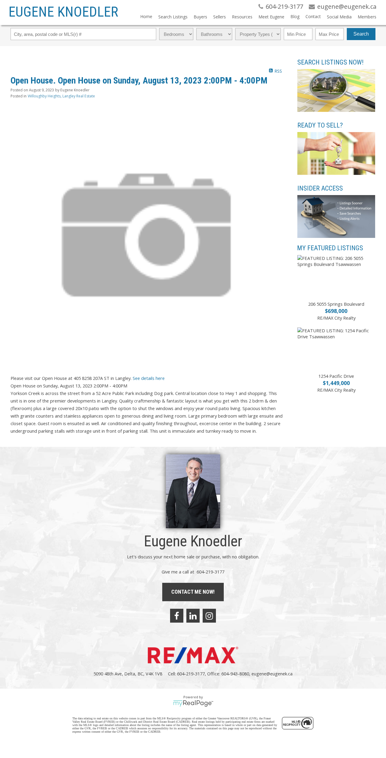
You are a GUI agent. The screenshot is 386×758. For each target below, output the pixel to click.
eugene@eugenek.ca (272, 674)
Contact (313, 16)
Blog (294, 16)
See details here (149, 378)
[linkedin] (193, 616)
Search (361, 33)
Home (146, 16)
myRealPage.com (193, 703)
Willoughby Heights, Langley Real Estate (61, 96)
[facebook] (176, 616)
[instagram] (209, 616)
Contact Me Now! (193, 592)
